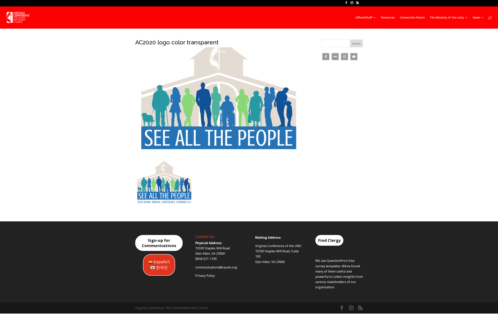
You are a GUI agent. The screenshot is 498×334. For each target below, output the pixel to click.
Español (162, 262)
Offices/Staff (363, 17)
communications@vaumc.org (216, 267)
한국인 (162, 268)
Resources (388, 17)
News (476, 17)
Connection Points (412, 17)
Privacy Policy (205, 276)
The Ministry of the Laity (447, 17)
